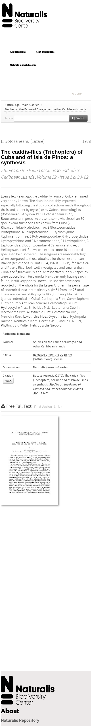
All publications (18, 51)
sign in (78, 93)
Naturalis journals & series (23, 65)
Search (80, 118)
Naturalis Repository (20, 721)
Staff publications (45, 51)
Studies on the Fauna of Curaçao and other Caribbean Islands (45, 109)
